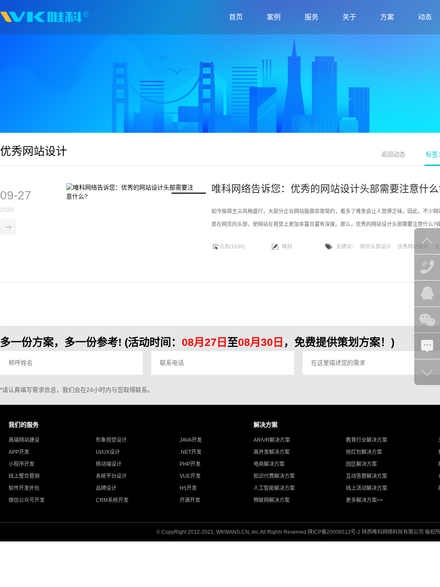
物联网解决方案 (272, 500)
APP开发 (19, 452)
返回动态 (393, 154)
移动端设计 (109, 464)
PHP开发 (190, 464)
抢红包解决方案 (364, 452)
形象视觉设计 (111, 440)
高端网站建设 (24, 440)
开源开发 (190, 500)
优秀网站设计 (412, 247)
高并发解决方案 (272, 452)
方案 (387, 17)
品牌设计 (106, 488)
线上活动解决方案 (366, 488)
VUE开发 (190, 476)
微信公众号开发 (27, 500)
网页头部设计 (375, 247)
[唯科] (44, 17)
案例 (274, 17)
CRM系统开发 (112, 500)
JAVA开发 (191, 440)
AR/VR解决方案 (272, 440)
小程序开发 (21, 464)
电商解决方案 (269, 464)
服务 (311, 17)
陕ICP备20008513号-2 (334, 532)
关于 (349, 17)
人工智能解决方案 (274, 488)
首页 (236, 17)
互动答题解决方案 (366, 476)
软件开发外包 (24, 488)
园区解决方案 (361, 464)
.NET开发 (191, 452)
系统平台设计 (111, 476)
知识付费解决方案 (274, 476)
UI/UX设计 (108, 452)
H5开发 (188, 488)
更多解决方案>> (364, 500)
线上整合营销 (24, 476)
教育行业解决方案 (366, 440)
